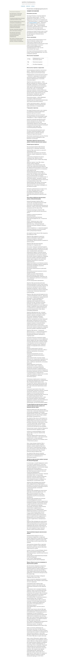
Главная (23, 6)
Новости (28, 6)
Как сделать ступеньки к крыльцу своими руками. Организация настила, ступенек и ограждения (16, 40)
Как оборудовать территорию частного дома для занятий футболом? (16, 15)
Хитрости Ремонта (28, 2)
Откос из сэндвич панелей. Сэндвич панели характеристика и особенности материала (17, 26)
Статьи (33, 6)
